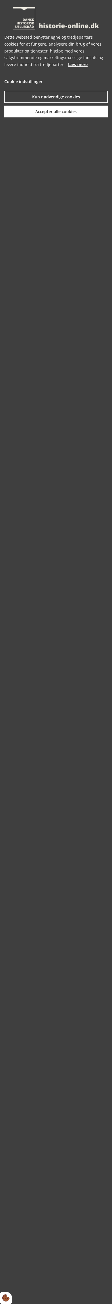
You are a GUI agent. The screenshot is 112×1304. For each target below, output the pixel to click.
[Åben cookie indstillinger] (6, 1298)
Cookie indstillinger (23, 81)
